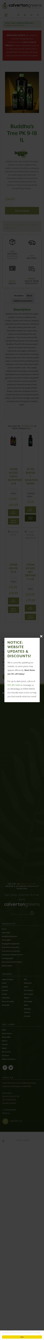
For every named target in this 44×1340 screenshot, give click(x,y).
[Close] (41, 636)
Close (22, 1337)
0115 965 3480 (13, 685)
